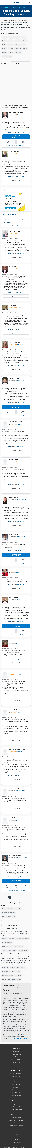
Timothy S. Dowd (13, 789)
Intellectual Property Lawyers (16, 1122)
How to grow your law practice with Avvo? (13, 967)
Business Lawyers (16, 1106)
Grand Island (17, 41)
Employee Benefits (7, 909)
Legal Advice (16, 1056)
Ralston (11, 52)
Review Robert (21, 536)
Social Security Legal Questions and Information (15, 938)
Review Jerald (21, 599)
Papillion (4, 52)
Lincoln (23, 45)
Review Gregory (21, 380)
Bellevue (11, 37)
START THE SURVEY (10, 208)
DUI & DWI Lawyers (16, 1112)
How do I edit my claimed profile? (11, 971)
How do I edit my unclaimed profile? (12, 979)
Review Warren (21, 499)
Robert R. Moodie (13, 534)
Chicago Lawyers (16, 1079)
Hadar (4, 45)
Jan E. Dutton (12, 818)
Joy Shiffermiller (13, 570)
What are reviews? (23, 950)
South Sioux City (7, 56)
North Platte (18, 48)
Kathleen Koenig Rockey (15, 855)
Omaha (25, 48)
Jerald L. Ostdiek (13, 597)
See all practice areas (7, 920)
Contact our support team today (18, 1038)
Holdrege (10, 45)
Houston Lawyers (16, 1081)
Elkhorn (23, 37)
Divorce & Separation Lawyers (16, 1120)
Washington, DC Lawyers (16, 1084)
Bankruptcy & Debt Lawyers (16, 1104)
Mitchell (4, 48)
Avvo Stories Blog (16, 1062)
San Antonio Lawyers (16, 1092)
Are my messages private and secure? (12, 946)
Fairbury (4, 41)
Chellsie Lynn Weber (14, 231)
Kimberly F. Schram (14, 342)
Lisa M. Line (11, 672)
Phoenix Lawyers (16, 1089)
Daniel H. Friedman (13, 151)
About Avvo (16, 1134)
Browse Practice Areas (16, 1059)
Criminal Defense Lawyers (16, 1109)
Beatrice (4, 37)
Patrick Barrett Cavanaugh (16, 112)
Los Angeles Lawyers (16, 1076)
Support (16, 1139)
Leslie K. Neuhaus (13, 641)
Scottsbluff (18, 52)
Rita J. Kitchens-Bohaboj (15, 421)
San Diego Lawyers (16, 1095)
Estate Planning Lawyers (16, 1114)
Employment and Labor (8, 912)
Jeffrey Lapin (12, 266)
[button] (6, 222)
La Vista (17, 45)
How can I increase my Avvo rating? (11, 975)
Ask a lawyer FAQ (7, 942)
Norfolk (10, 48)
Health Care (18, 909)
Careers (16, 1137)
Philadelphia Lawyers (16, 1087)
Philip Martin (12, 305)
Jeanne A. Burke (13, 710)
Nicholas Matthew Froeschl (16, 749)
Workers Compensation (8, 916)
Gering (10, 41)
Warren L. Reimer (13, 497)
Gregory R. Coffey (13, 378)
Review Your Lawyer (16, 1054)
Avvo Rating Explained (16, 1142)
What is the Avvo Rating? (9, 950)
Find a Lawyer (16, 1051)
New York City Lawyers (16, 1073)
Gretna (25, 41)
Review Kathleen (22, 857)
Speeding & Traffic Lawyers (16, 1125)
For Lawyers (16, 1065)
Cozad (17, 37)
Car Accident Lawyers (16, 1117)
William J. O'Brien (13, 459)
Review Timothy (21, 790)
